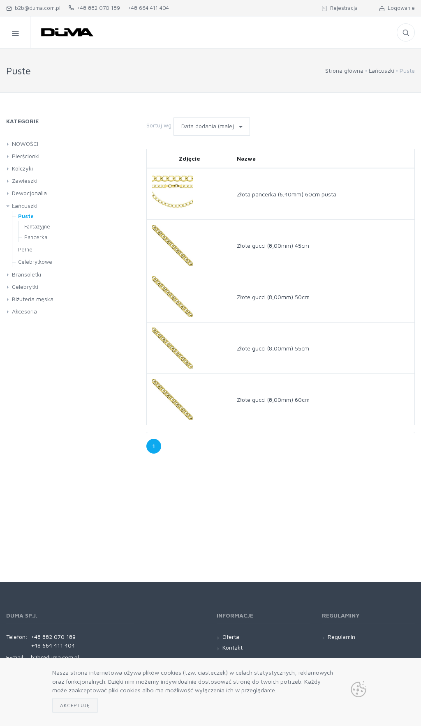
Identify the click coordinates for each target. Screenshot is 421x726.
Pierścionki (25, 155)
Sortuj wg (158, 125)
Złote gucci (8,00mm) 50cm (273, 296)
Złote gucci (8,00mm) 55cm (273, 348)
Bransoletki (26, 274)
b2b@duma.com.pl (36, 8)
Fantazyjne (37, 226)
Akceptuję (75, 705)
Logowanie (399, 8)
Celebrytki (25, 286)
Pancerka (35, 237)
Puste (26, 216)
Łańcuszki (381, 70)
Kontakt (232, 647)
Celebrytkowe (35, 261)
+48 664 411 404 (148, 8)
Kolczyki (22, 168)
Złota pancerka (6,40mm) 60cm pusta (286, 194)
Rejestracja (342, 8)
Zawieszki (24, 180)
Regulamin (341, 636)
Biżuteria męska (32, 298)
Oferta (230, 636)
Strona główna (344, 70)
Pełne (25, 249)
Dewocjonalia (29, 192)
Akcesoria (24, 311)
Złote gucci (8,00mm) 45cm (273, 245)
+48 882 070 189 (97, 8)
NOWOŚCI (25, 143)
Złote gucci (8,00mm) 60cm (273, 399)
